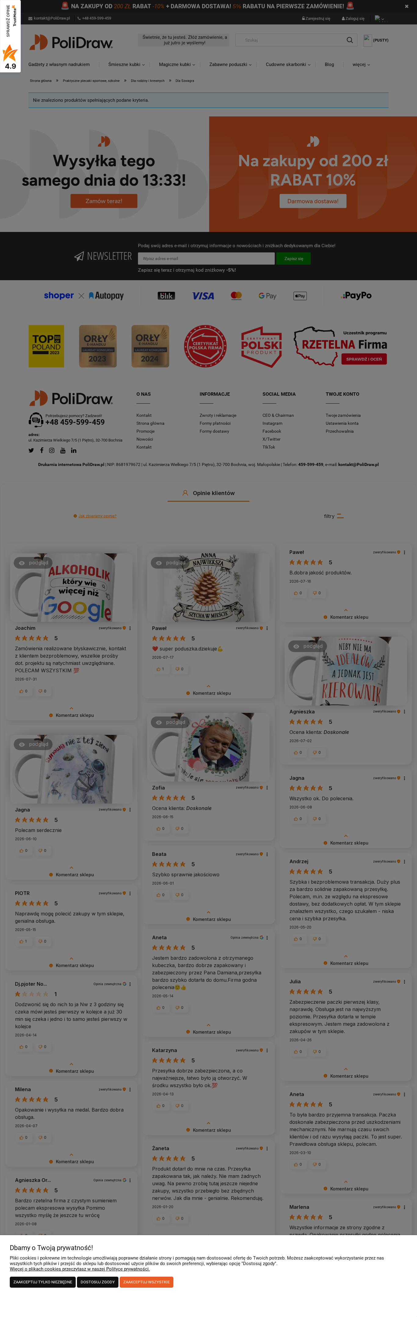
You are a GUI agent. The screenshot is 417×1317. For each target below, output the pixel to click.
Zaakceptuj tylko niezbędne (42, 1282)
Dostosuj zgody (98, 1282)
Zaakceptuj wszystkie (146, 1282)
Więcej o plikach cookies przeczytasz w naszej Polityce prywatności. (80, 1269)
